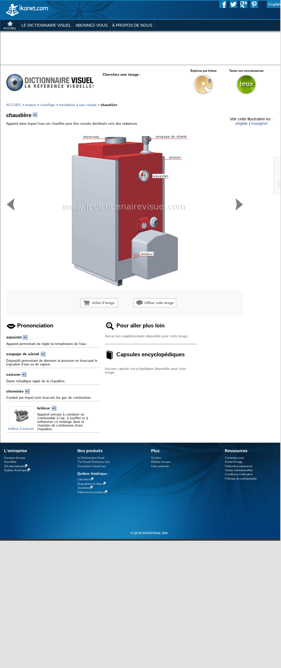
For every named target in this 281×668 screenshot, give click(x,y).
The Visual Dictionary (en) (93, 462)
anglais (241, 123)
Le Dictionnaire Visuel (90, 457)
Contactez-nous (234, 457)
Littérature (83, 479)
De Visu (156, 457)
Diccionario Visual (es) (91, 466)
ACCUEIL (13, 105)
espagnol (259, 123)
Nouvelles (10, 462)
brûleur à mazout (21, 429)
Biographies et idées (89, 483)
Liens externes (160, 466)
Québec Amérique (15, 470)
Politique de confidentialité (241, 478)
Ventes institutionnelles (239, 470)
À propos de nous (14, 457)
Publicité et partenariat (238, 466)
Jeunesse (83, 487)
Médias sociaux (160, 462)
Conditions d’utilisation (239, 474)
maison (30, 105)
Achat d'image (233, 462)
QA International (14, 466)
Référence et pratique (90, 492)
